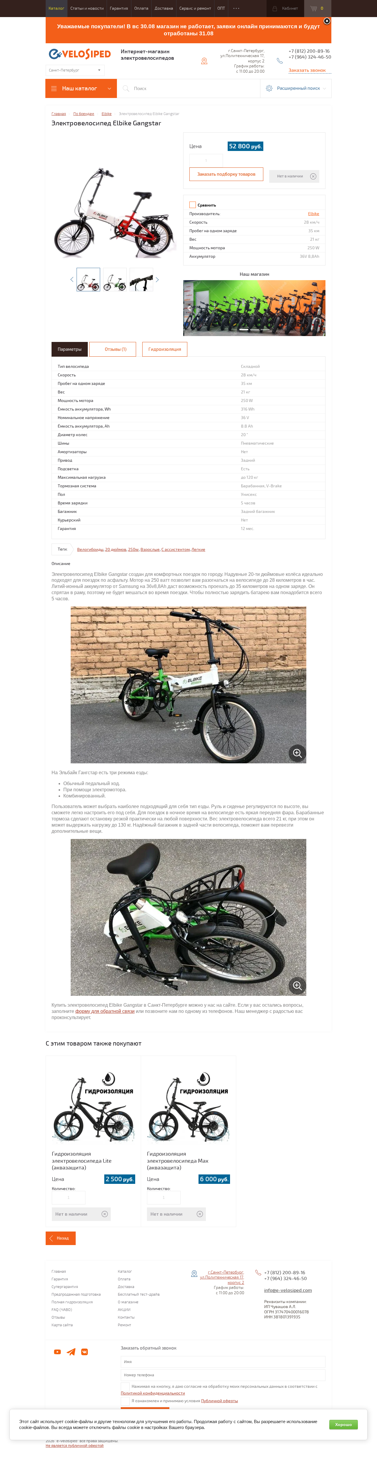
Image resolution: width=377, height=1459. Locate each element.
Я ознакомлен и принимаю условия (185, 1400)
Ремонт (124, 1325)
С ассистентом (175, 549)
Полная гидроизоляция (72, 1302)
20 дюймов (115, 549)
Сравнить (207, 205)
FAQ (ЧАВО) (62, 1310)
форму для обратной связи (105, 1011)
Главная (59, 1272)
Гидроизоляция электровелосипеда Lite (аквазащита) (82, 1161)
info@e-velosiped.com (288, 1290)
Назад (63, 1238)
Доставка (164, 8)
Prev (71, 279)
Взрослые (150, 549)
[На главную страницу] (81, 54)
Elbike (313, 213)
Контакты (126, 1318)
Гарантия (119, 8)
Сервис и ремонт (195, 8)
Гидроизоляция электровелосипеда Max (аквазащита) (178, 1161)
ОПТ (221, 8)
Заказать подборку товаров (226, 174)
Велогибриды (90, 549)
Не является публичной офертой (75, 1445)
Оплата (141, 8)
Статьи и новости (87, 8)
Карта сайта (62, 1325)
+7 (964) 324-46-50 (310, 57)
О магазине (128, 1302)
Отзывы (58, 1318)
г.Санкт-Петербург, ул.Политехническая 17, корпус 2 (222, 1277)
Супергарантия (65, 1287)
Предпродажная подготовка (76, 1295)
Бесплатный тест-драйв (139, 1295)
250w (133, 549)
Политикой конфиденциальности (153, 1393)
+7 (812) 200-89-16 (309, 51)
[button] (189, 308)
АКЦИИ (124, 1310)
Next (157, 279)
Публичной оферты (219, 1400)
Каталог (56, 8)
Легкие (198, 549)
